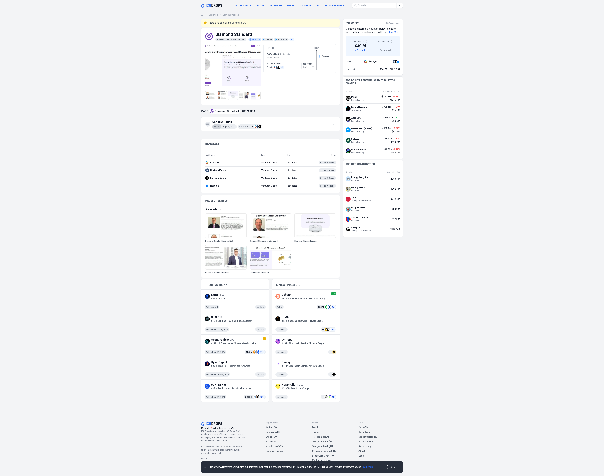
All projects (243, 5)
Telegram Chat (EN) (322, 441)
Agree (394, 467)
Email (315, 427)
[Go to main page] (211, 5)
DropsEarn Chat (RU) (323, 455)
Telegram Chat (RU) (323, 446)
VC (317, 5)
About (361, 451)
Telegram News (320, 436)
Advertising (364, 446)
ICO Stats (271, 441)
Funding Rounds (274, 451)
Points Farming (334, 5)
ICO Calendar (365, 441)
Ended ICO (271, 436)
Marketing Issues (321, 460)
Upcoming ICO (273, 432)
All (202, 15)
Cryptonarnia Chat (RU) (324, 451)
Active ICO (271, 427)
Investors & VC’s (274, 446)
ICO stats (305, 5)
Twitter (316, 432)
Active (260, 5)
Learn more (367, 467)
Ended (291, 5)
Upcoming (275, 5)
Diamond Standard (231, 15)
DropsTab (363, 427)
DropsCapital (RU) (368, 436)
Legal (361, 455)
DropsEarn (364, 432)
